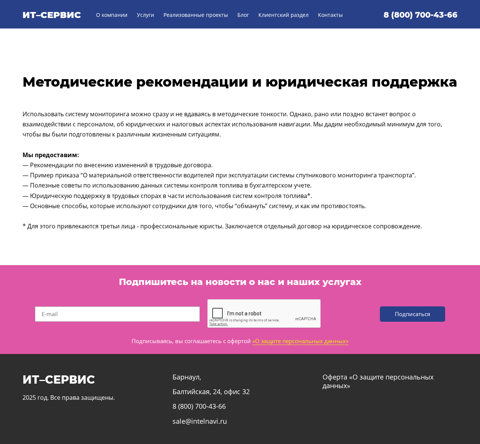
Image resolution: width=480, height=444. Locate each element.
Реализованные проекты (196, 14)
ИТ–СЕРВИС (51, 14)
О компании (112, 14)
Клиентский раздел (283, 14)
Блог (243, 14)
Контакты (330, 14)
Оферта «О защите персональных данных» (378, 381)
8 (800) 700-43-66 (421, 15)
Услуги (145, 14)
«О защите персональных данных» (300, 341)
